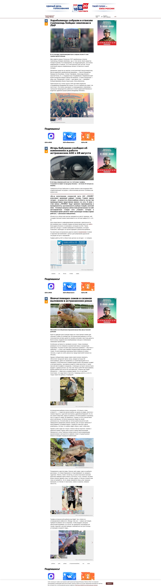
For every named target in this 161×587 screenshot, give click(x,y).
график (77, 273)
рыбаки (64, 563)
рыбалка (53, 563)
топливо (71, 273)
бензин (64, 273)
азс (59, 273)
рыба (59, 563)
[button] (92, 105)
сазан (88, 563)
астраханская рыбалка (74, 563)
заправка (53, 273)
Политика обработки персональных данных (86, 585)
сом (83, 563)
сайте (90, 224)
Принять (109, 583)
